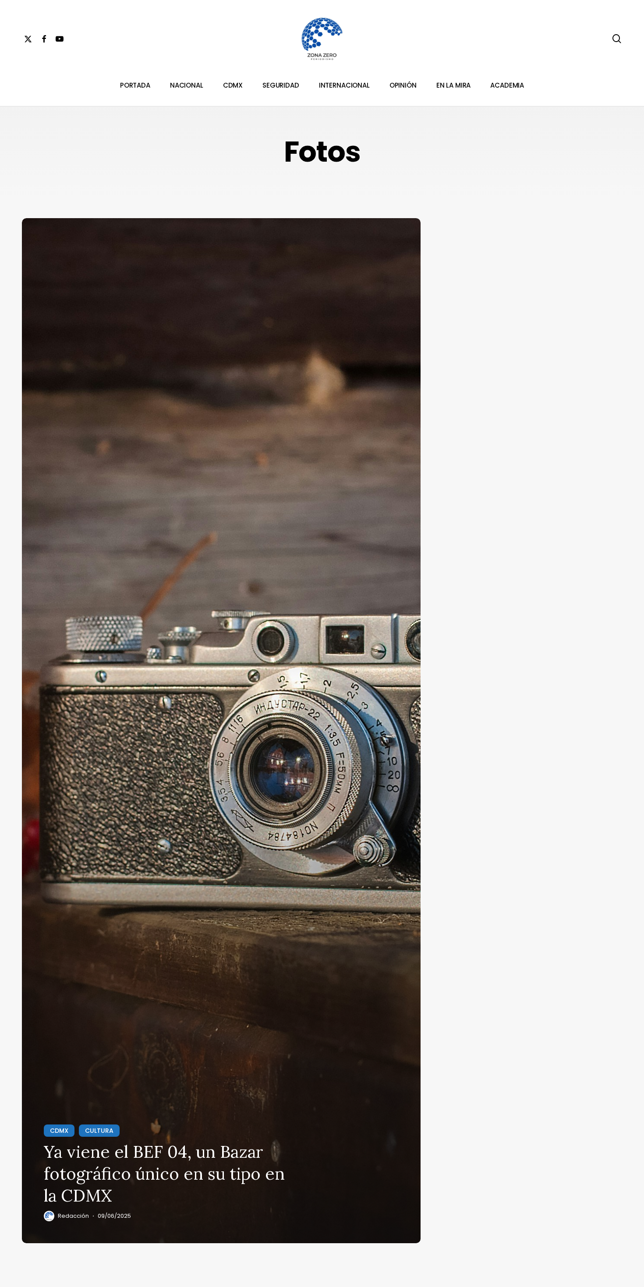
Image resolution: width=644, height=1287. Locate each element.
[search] (617, 38)
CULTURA (99, 1130)
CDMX (59, 1130)
